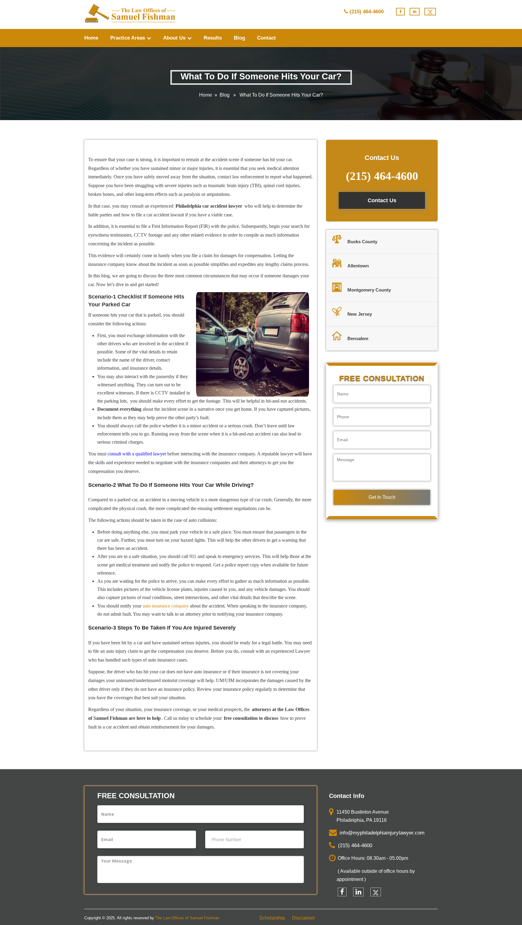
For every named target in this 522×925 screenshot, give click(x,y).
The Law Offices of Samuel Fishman (187, 918)
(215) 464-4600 (367, 11)
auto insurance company (166, 605)
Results (213, 38)
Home (91, 38)
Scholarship (272, 917)
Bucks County (362, 241)
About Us (175, 38)
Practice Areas (128, 38)
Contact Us (382, 200)
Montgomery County (369, 289)
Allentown (358, 265)
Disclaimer (303, 917)
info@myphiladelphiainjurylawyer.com (380, 833)
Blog (239, 38)
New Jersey (359, 314)
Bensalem (357, 338)
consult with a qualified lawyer (137, 453)
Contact (266, 38)
